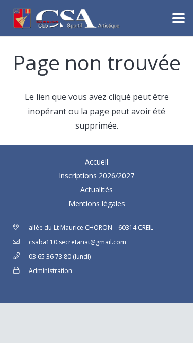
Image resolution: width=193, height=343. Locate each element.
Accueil (96, 162)
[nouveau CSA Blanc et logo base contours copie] (65, 18)
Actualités (96, 189)
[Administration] (20, 270)
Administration (50, 270)
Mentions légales (96, 203)
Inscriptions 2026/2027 (96, 175)
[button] (178, 18)
